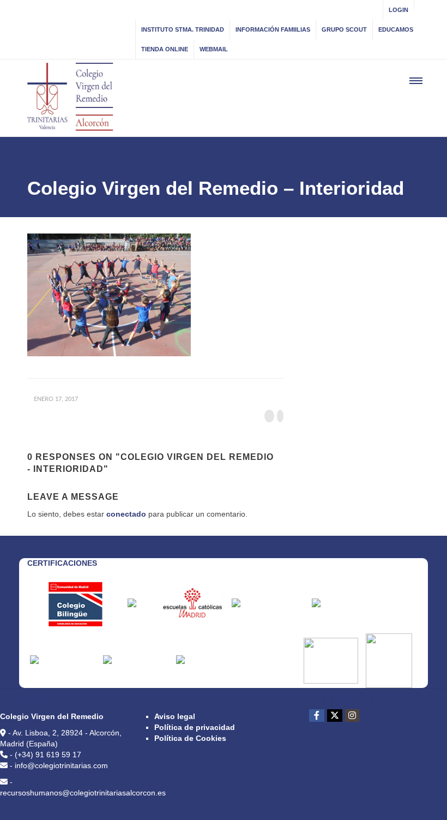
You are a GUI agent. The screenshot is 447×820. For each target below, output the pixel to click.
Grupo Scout (344, 29)
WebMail (214, 49)
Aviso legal (174, 716)
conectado (126, 514)
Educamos (395, 29)
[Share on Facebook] (269, 416)
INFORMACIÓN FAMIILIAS (272, 29)
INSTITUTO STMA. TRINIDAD (182, 29)
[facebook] (316, 715)
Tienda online (164, 49)
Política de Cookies (190, 738)
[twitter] (334, 715)
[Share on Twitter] (280, 416)
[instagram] (352, 715)
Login (398, 10)
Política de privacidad (194, 727)
